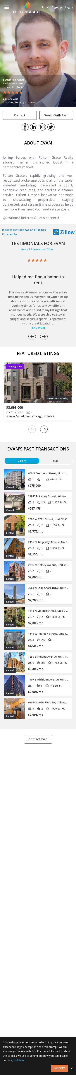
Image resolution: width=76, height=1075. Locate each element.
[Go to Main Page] (26, 7)
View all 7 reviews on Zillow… (38, 249)
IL (43, 7)
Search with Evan (56, 115)
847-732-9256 (11, 98)
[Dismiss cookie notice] (71, 1068)
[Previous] (32, 336)
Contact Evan (38, 739)
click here (19, 1060)
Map (55, 460)
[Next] (44, 336)
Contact (19, 115)
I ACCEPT (59, 1068)
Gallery (22, 460)
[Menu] (6, 7)
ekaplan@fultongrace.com (19, 102)
